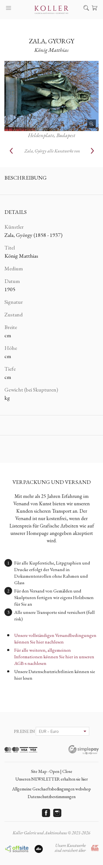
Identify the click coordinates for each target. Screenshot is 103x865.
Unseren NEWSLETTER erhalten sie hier (51, 779)
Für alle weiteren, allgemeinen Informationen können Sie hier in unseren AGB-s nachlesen (54, 656)
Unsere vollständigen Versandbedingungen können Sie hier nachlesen (55, 638)
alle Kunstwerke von (52, 151)
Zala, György (51, 41)
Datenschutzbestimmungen (52, 796)
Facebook (46, 813)
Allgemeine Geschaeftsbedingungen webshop (51, 789)
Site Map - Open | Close (51, 771)
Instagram (57, 813)
